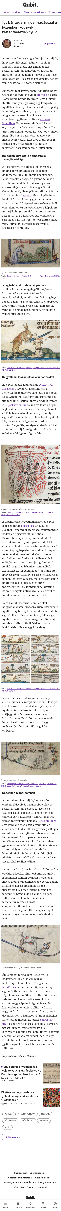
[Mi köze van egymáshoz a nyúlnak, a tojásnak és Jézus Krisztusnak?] (51, 1097)
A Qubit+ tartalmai (12, 12)
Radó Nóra (17, 41)
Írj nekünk (42, 1187)
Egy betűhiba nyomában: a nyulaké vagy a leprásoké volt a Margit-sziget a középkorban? (21, 1070)
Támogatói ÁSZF (45, 1182)
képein (27, 195)
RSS (15, 1187)
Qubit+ (43, 1207)
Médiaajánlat (10, 1182)
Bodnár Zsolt (6, 1078)
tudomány (20, 1078)
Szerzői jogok (37, 1173)
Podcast (30, 1207)
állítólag (42, 94)
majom (16, 46)
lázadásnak (9, 987)
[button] (8, 1114)
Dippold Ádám (6, 1104)
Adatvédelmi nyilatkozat (20, 1177)
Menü (5, 1207)
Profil (55, 1207)
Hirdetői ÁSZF (27, 1182)
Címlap (18, 1207)
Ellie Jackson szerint (15, 405)
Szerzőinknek (28, 1187)
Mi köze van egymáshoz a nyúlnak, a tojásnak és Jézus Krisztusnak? (19, 1096)
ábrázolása (28, 525)
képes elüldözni (47, 820)
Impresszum (20, 1173)
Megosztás (49, 43)
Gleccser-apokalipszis (35, 12)
